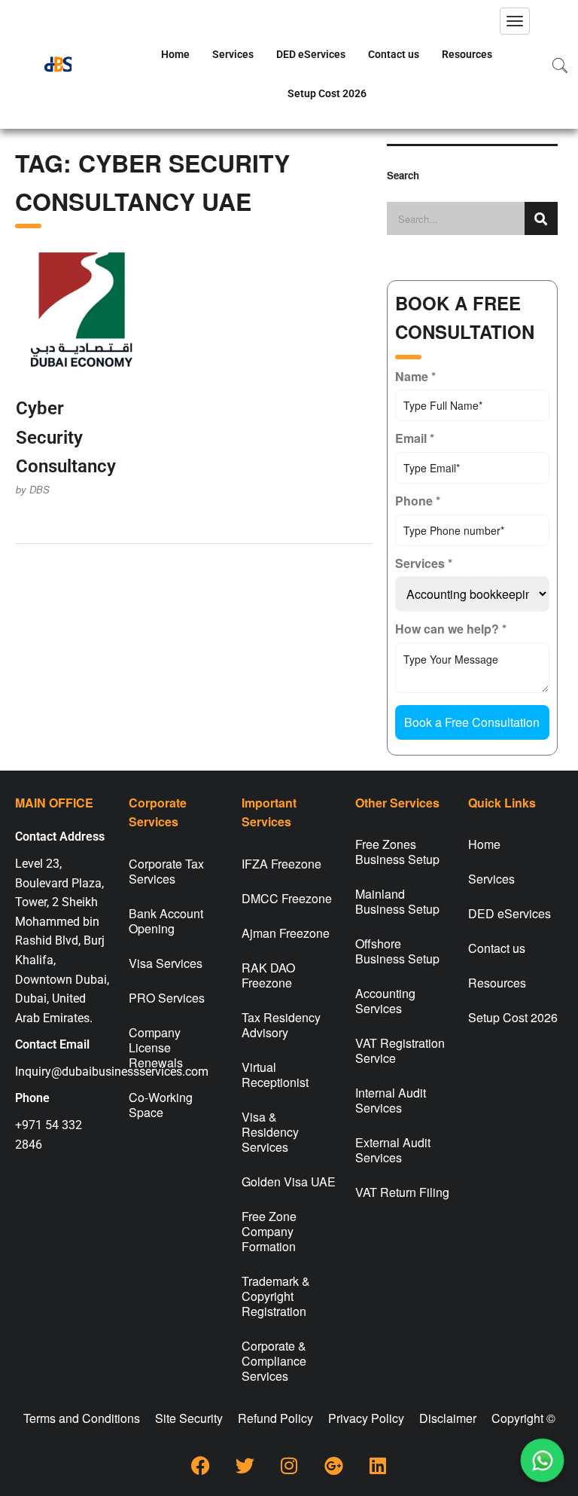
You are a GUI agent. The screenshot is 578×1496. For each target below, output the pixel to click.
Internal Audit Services (390, 1100)
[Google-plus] (333, 1466)
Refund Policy (275, 1418)
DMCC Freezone (287, 898)
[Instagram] (289, 1466)
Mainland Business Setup (397, 901)
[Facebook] (200, 1466)
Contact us (393, 54)
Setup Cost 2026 (327, 93)
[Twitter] (245, 1466)
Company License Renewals (156, 1047)
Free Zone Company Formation (269, 1231)
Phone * (417, 500)
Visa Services (165, 963)
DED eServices (310, 54)
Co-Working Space (161, 1104)
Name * (415, 376)
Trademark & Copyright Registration (276, 1296)
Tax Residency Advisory (281, 1025)
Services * (423, 563)
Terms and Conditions (81, 1418)
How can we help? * (451, 628)
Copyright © (523, 1418)
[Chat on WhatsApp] (543, 1460)
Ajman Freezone (286, 933)
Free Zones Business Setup (397, 851)
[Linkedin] (378, 1466)
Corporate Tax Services (166, 871)
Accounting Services (385, 1001)
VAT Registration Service (400, 1050)
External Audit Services (392, 1150)
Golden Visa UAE (289, 1181)
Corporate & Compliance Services (274, 1361)
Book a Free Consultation (472, 722)
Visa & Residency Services (270, 1132)
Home (175, 54)
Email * (414, 438)
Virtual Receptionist (275, 1074)
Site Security (189, 1418)
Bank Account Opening (166, 921)
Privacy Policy (366, 1418)
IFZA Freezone (281, 863)
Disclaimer (447, 1418)
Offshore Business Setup (397, 951)
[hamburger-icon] (515, 21)
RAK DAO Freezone (268, 975)
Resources (467, 54)
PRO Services (167, 997)
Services (233, 54)
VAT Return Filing (402, 1192)
